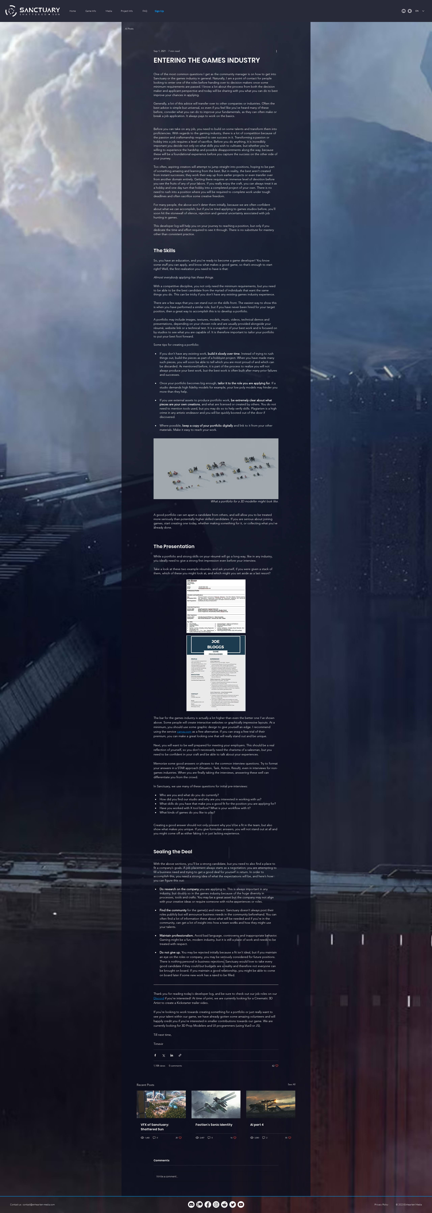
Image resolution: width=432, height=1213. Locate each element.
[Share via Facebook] (155, 1055)
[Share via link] (180, 1055)
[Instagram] (216, 1204)
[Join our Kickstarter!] (410, 11)
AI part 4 (257, 1125)
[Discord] (191, 1204)
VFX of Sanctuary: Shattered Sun (155, 1127)
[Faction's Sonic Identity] (216, 1104)
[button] (91, 11)
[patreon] (199, 1204)
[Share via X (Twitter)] (163, 1055)
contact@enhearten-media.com (39, 1204)
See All (291, 1084)
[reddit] (224, 1204)
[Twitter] (232, 1204)
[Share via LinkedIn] (171, 1055)
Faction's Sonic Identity (214, 1125)
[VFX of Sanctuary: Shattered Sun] (161, 1104)
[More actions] (276, 51)
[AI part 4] (270, 1104)
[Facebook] (208, 1204)
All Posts (129, 28)
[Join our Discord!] (404, 11)
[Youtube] (241, 1204)
